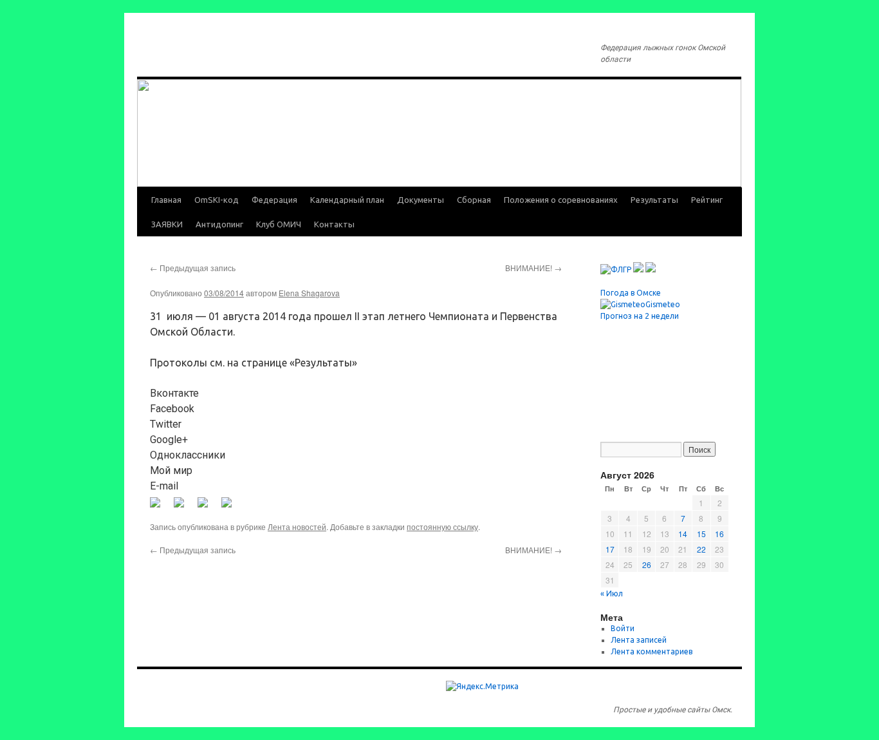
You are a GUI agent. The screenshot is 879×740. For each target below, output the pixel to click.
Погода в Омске (630, 293)
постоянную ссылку (442, 526)
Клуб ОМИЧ (278, 224)
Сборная (474, 199)
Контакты (334, 224)
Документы (420, 199)
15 (701, 533)
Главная (166, 199)
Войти (622, 628)
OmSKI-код (216, 199)
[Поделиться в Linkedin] (208, 507)
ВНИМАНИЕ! (533, 267)
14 (682, 533)
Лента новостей (297, 526)
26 (646, 564)
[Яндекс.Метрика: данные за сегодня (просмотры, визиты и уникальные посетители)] (482, 686)
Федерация (274, 199)
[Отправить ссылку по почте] (231, 507)
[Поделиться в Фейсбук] (160, 507)
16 (719, 533)
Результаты (654, 199)
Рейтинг (707, 199)
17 (610, 549)
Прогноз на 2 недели (639, 316)
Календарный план (347, 199)
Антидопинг (219, 224)
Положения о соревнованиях (561, 199)
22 (701, 549)
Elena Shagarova (309, 292)
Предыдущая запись (193, 267)
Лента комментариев (651, 651)
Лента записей (639, 640)
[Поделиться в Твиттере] (184, 507)
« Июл (611, 593)
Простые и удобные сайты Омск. (672, 709)
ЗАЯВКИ (167, 224)
